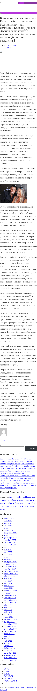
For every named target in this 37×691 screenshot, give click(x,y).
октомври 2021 (10, 658)
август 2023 (9, 605)
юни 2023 (8, 610)
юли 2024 (8, 578)
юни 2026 (8, 523)
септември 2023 (11, 603)
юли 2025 (8, 550)
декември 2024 (10, 566)
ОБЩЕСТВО (9, 678)
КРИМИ (7, 674)
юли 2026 (8, 521)
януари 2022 (9, 651)
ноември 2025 (10, 540)
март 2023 (8, 617)
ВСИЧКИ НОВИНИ (14, 8)
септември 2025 (11, 545)
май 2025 (8, 554)
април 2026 (8, 528)
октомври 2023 (10, 600)
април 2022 (9, 643)
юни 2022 (8, 639)
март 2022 (8, 646)
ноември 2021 (10, 655)
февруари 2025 (10, 562)
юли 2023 (8, 607)
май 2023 (8, 612)
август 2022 (9, 634)
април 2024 (9, 586)
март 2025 (8, 559)
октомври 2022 (10, 629)
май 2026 (8, 526)
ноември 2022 (10, 627)
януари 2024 (9, 593)
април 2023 (9, 615)
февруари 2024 (10, 590)
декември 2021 (10, 653)
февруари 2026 (10, 533)
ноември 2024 (10, 569)
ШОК (6, 683)
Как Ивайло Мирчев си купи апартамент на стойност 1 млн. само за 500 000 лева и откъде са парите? (18, 485)
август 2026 (9, 518)
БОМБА (7, 669)
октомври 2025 (10, 542)
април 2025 (8, 557)
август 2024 (9, 576)
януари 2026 (9, 535)
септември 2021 (11, 660)
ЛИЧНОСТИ (9, 676)
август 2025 (9, 547)
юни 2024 (8, 581)
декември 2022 (10, 624)
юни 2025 (8, 552)
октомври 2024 (10, 571)
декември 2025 (10, 538)
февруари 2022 (10, 648)
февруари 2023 (10, 619)
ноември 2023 (10, 598)
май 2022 (8, 641)
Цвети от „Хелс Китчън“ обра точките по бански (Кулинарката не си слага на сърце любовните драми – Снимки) (17, 478)
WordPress (14, 687)
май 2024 (8, 583)
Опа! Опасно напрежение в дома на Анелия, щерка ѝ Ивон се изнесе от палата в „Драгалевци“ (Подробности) (18, 471)
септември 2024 (11, 574)
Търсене (3, 445)
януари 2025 (9, 564)
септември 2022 (11, 631)
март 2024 (8, 588)
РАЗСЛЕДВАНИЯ (11, 681)
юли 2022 (8, 636)
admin (2, 440)
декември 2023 (10, 595)
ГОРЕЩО (7, 48)
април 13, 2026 (10, 45)
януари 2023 (9, 622)
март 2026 (8, 530)
